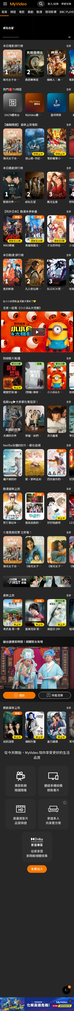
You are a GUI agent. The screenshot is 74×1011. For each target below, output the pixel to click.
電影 (22, 12)
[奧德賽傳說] (34, 63)
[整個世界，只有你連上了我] (12, 185)
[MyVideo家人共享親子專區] (64, 846)
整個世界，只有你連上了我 (19, 202)
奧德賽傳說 (31, 79)
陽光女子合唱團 (12, 79)
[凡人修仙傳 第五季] (34, 272)
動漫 (39, 12)
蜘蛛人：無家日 (56, 79)
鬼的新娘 (8, 289)
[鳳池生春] (56, 185)
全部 (68, 45)
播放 (22, 695)
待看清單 (57, 695)
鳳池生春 (52, 202)
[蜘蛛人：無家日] (56, 63)
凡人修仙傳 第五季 (36, 289)
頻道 (13, 12)
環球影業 (51, 12)
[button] (3, 37)
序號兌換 (66, 4)
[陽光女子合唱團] (12, 63)
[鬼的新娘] (12, 272)
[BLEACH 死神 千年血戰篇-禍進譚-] (56, 272)
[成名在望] (34, 185)
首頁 (4, 12)
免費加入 (37, 912)
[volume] (69, 37)
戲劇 (30, 12)
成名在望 (30, 202)
